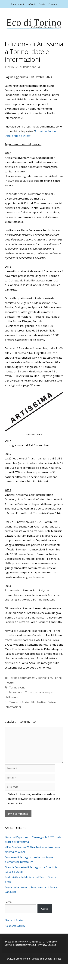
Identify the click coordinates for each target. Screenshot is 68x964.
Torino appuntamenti (22, 678)
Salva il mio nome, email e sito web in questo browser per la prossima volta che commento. (34, 798)
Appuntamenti (17, 4)
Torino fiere (44, 678)
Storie (42, 4)
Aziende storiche (15, 925)
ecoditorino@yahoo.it (24, 944)
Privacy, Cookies (47, 944)
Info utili (32, 4)
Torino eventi (17, 687)
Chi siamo (51, 941)
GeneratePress (52, 958)
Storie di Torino (14, 920)
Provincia (53, 4)
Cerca (8, 902)
